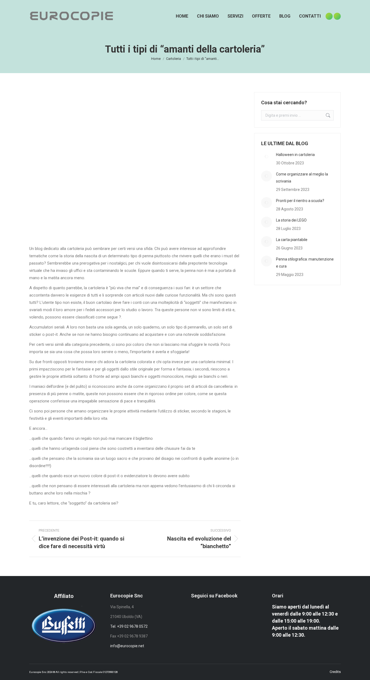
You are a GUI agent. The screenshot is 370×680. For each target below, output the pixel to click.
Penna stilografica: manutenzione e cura (305, 262)
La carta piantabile (291, 239)
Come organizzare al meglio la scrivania (302, 177)
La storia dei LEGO (291, 220)
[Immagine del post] (266, 156)
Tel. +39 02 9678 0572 (129, 626)
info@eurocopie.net (127, 646)
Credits (335, 672)
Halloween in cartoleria (295, 154)
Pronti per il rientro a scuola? (300, 201)
